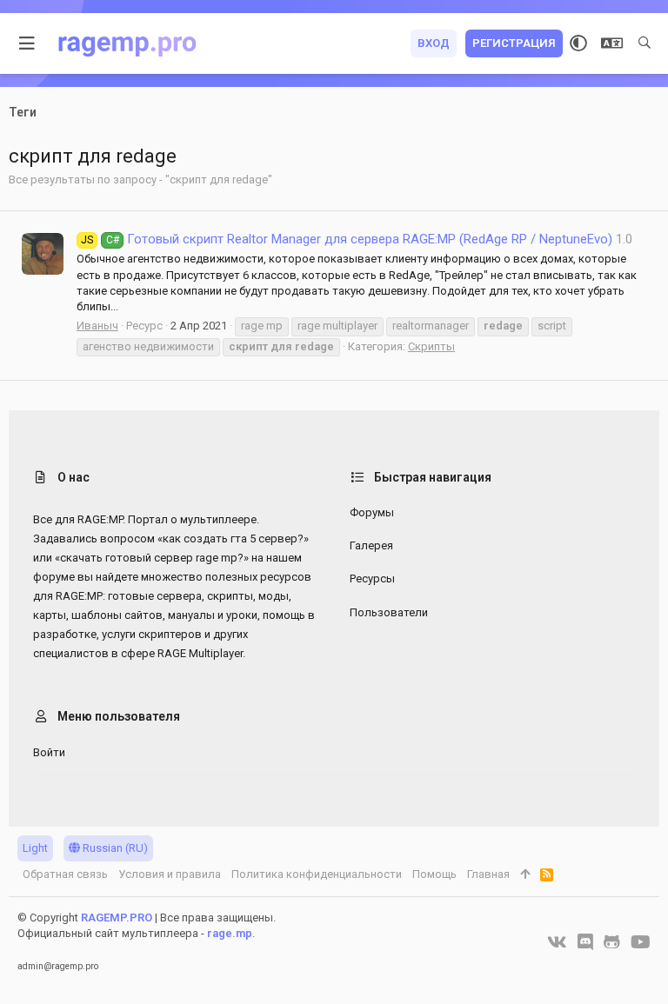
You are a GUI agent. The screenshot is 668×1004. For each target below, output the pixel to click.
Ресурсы (372, 578)
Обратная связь (65, 874)
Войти (49, 752)
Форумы (372, 512)
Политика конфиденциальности (316, 874)
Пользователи (389, 612)
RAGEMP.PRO (116, 917)
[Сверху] (525, 874)
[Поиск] (644, 43)
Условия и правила (169, 874)
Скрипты (431, 346)
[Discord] (585, 942)
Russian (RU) (114, 847)
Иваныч (97, 325)
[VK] (557, 942)
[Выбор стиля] (578, 43)
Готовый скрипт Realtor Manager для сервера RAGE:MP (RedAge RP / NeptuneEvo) (346, 239)
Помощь (434, 874)
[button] (27, 43)
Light (35, 847)
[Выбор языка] (612, 43)
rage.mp (229, 933)
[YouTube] (641, 942)
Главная (488, 874)
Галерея (371, 545)
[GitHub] (612, 942)
